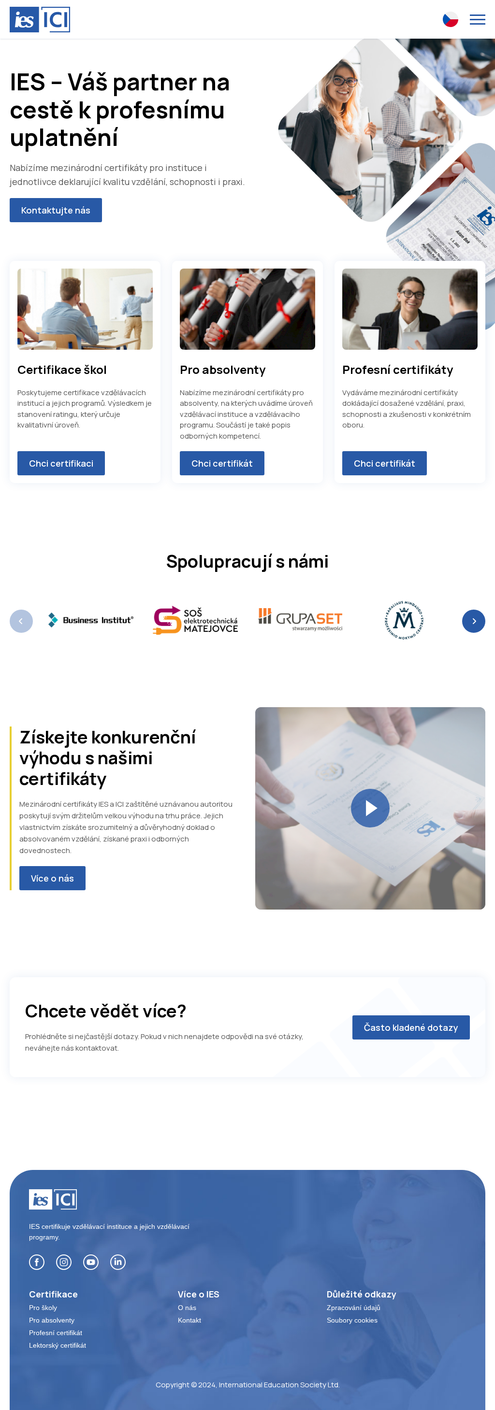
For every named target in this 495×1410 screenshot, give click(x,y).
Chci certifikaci (61, 463)
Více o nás (52, 878)
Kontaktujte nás (55, 210)
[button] (473, 621)
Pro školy (43, 1307)
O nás (187, 1307)
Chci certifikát (222, 463)
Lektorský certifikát (57, 1345)
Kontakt (189, 1320)
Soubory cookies (352, 1320)
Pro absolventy (51, 1320)
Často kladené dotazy (411, 1027)
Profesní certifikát (55, 1333)
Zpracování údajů (353, 1307)
